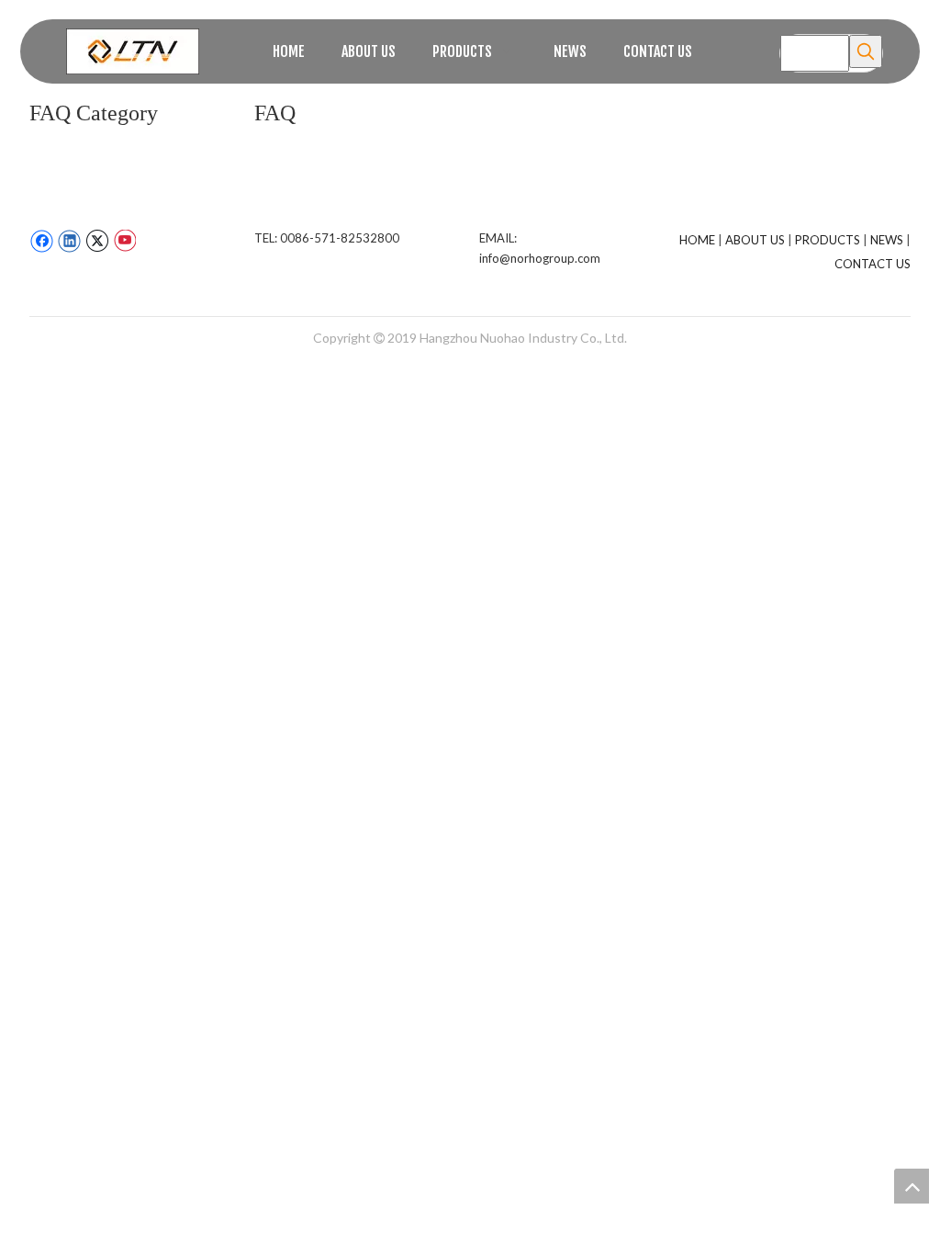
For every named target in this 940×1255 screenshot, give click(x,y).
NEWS (886, 239)
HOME (697, 239)
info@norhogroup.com (539, 258)
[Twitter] (96, 241)
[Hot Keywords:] (865, 51)
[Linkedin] (69, 241)
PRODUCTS (827, 239)
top (911, 1186)
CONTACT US (872, 263)
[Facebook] (41, 241)
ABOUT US (755, 239)
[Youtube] (124, 241)
